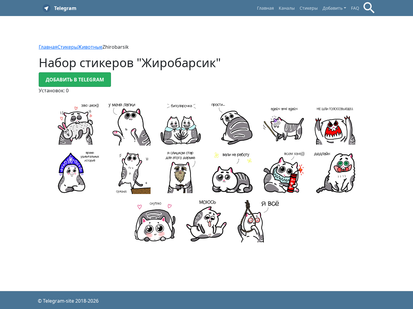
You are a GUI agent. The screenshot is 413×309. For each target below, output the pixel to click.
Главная (265, 8)
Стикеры (309, 8)
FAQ (355, 8)
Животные (90, 47)
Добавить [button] (333, 8)
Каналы (287, 8)
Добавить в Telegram (75, 79)
